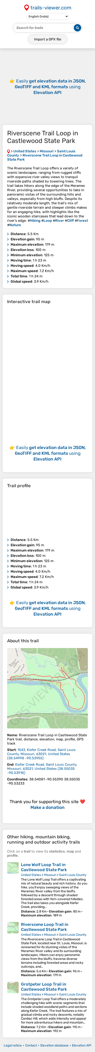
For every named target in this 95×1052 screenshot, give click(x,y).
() (41, 754)
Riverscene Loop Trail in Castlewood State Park (44, 927)
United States (31, 875)
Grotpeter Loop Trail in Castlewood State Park (44, 987)
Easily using (50, 86)
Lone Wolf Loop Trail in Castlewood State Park (44, 867)
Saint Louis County (72, 875)
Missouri (50, 875)
